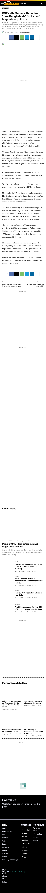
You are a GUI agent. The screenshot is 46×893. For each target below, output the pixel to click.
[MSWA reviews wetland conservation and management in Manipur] (7, 581)
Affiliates (36, 837)
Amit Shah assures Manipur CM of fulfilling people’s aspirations (28, 608)
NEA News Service (12, 32)
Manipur (4, 541)
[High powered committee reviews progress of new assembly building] (7, 566)
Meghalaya (6, 8)
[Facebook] (11, 37)
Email (35, 841)
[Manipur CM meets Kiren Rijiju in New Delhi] (7, 595)
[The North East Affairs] (15, 3)
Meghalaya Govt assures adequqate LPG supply (33, 702)
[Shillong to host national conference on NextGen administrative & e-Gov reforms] (12, 692)
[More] (37, 37)
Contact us (37, 834)
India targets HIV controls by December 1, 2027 (11, 730)
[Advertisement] (23, 104)
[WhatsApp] (22, 37)
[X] (16, 37)
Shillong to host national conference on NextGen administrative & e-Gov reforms (11, 704)
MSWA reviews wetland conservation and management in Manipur (29, 580)
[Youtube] (9, 814)
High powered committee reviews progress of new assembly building (29, 566)
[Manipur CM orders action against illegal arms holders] (23, 525)
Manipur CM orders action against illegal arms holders (20, 545)
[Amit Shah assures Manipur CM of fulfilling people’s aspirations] (7, 609)
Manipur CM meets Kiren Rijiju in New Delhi (28, 594)
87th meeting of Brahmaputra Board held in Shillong (33, 731)
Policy (4, 882)
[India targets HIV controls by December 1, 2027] (12, 720)
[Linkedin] (32, 37)
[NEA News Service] (3, 32)
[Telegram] (27, 37)
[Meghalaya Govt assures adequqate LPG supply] (34, 692)
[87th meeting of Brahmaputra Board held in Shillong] (34, 720)
